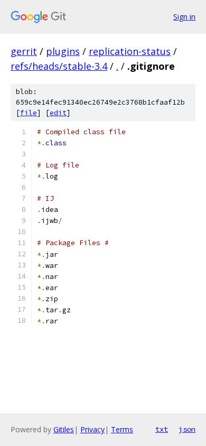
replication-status (130, 51)
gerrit (24, 51)
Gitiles (63, 429)
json (187, 429)
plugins (63, 51)
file (28, 112)
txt (161, 429)
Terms (122, 429)
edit (58, 112)
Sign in (184, 17)
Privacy (92, 429)
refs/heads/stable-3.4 (59, 66)
